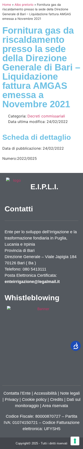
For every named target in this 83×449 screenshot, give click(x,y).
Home (6, 4)
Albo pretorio (24, 4)
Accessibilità (45, 393)
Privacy (11, 399)
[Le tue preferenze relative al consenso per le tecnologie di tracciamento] (75, 441)
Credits (56, 399)
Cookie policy (34, 399)
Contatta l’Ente (17, 393)
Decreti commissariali (46, 116)
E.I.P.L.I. (44, 187)
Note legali (70, 393)
